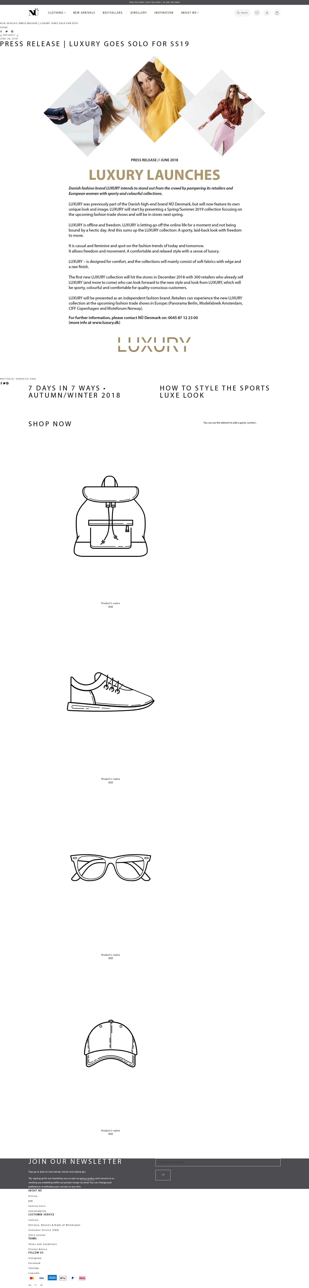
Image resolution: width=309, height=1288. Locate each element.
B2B (30, 1201)
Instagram (35, 1258)
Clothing (56, 13)
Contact (33, 1220)
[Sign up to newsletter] (163, 1175)
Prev (5, 35)
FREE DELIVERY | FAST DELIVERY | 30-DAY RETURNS (154, 3)
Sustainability (37, 1211)
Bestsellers (113, 13)
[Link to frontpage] (33, 13)
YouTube (33, 1268)
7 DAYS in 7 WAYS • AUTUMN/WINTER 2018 (75, 392)
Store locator (37, 1235)
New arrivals (84, 13)
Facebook (34, 1263)
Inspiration (164, 13)
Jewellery (138, 13)
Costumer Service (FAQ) (43, 1230)
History (33, 1196)
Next (12, 35)
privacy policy (87, 1178)
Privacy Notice (37, 1249)
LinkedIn (34, 1273)
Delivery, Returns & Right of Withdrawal (54, 1225)
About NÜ (189, 13)
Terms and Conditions (42, 1244)
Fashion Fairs (37, 1206)
